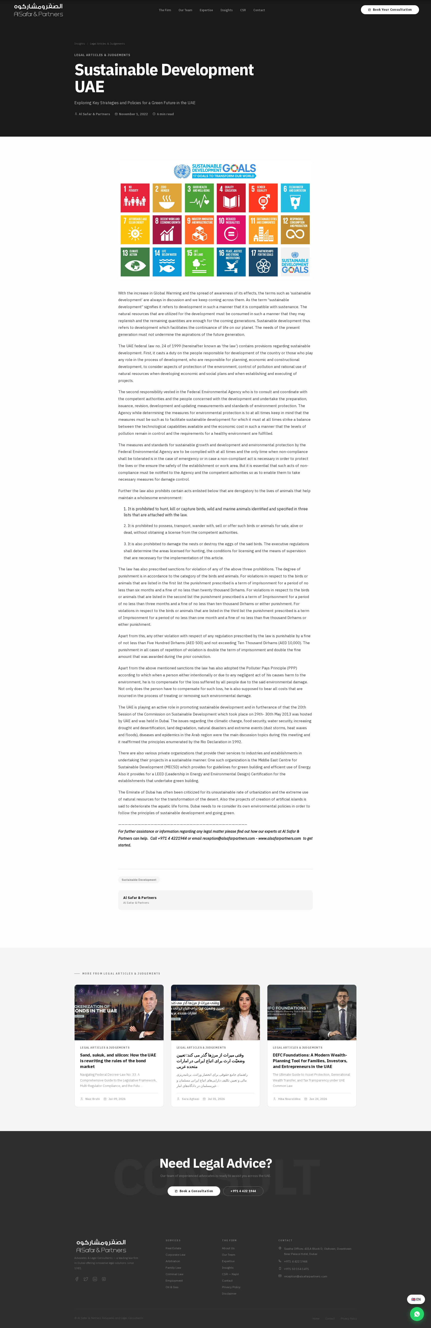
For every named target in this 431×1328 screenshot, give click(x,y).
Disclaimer (229, 1293)
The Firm (165, 10)
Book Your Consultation (392, 9)
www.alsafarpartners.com (279, 838)
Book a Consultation (196, 1191)
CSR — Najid (230, 1274)
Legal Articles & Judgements (107, 43)
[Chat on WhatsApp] (417, 1314)
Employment (174, 1280)
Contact (259, 10)
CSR (243, 10)
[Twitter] (85, 1279)
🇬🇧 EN (416, 1299)
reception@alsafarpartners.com (229, 838)
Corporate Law (175, 1254)
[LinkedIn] (94, 1279)
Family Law (173, 1267)
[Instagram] (103, 1279)
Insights (226, 10)
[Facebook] (76, 1279)
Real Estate (173, 1248)
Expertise (206, 10)
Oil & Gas (172, 1287)
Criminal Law (174, 1274)
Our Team (185, 10)
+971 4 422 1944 (243, 1191)
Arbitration (173, 1261)
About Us (228, 1248)
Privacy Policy (231, 1287)
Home (316, 1318)
